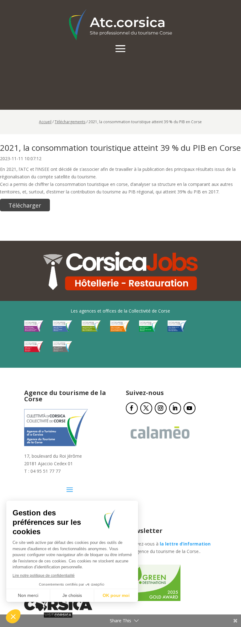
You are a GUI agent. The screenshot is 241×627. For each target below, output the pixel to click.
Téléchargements (70, 121)
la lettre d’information (185, 544)
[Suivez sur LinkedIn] (175, 408)
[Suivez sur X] (146, 408)
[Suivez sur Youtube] (189, 408)
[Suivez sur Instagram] (161, 408)
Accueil (45, 121)
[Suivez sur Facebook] (132, 408)
